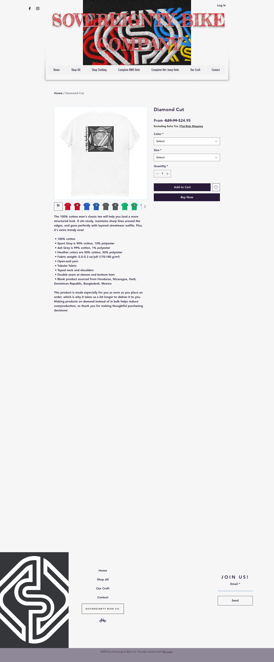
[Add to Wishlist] (216, 187)
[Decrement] (157, 173)
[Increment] (167, 173)
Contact (102, 597)
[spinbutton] (162, 173)
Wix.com (167, 651)
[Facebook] (30, 8)
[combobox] (187, 141)
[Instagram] (38, 8)
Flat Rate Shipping (191, 126)
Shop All (103, 579)
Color (158, 134)
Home (58, 93)
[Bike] (103, 620)
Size (157, 150)
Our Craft (102, 588)
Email (234, 584)
